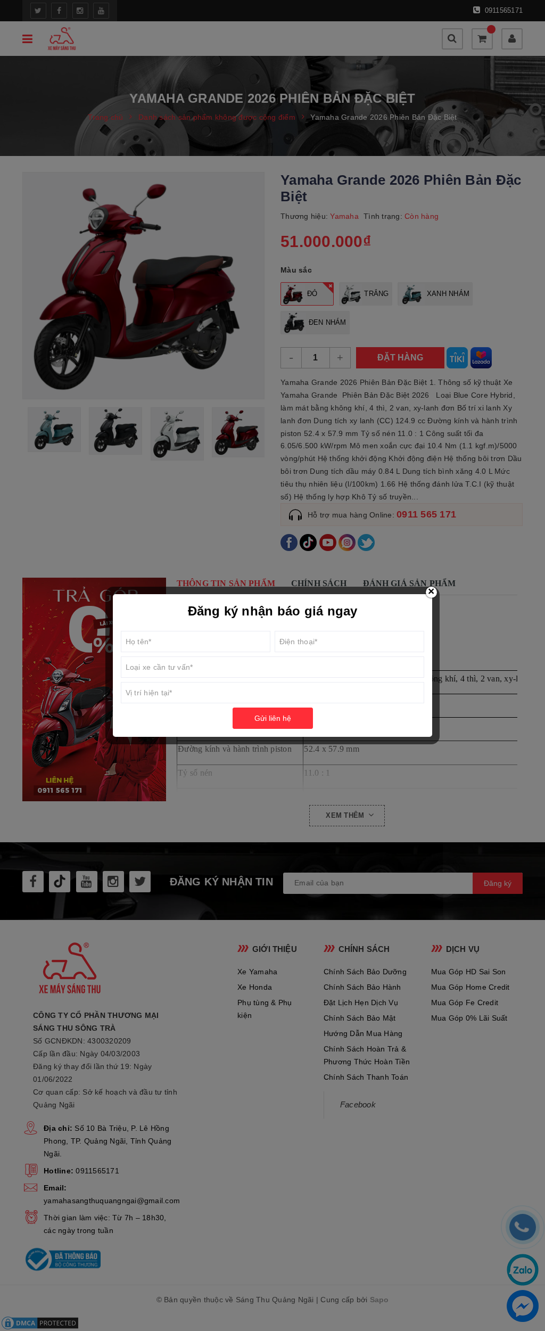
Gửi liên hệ (272, 718)
